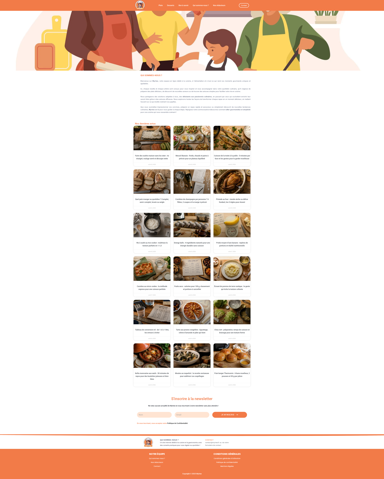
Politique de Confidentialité (177, 423)
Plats (161, 5)
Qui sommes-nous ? (201, 5)
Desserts (170, 5)
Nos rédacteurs (219, 5)
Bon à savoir (183, 5)
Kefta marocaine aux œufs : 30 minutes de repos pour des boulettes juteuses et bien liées (152, 376)
